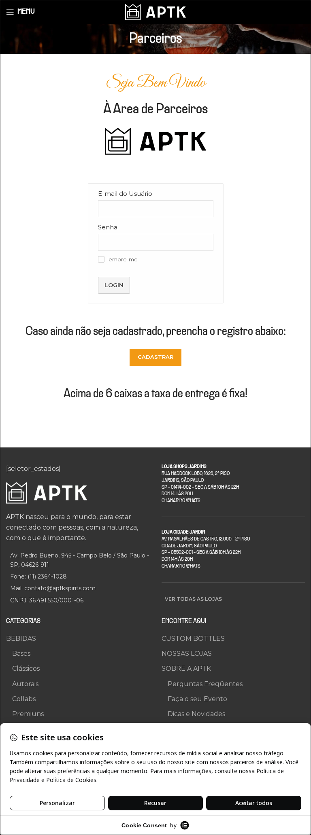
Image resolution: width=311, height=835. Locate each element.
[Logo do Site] (155, 11)
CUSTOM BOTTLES (193, 638)
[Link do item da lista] (77, 576)
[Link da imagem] (46, 492)
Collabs (24, 699)
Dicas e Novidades (196, 714)
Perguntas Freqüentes (205, 684)
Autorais (25, 684)
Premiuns (28, 714)
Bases (21, 653)
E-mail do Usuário (125, 193)
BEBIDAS (21, 638)
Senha (107, 227)
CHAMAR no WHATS (181, 500)
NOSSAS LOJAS (187, 653)
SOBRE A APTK (186, 668)
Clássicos (26, 668)
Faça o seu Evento (197, 699)
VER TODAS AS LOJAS (193, 599)
